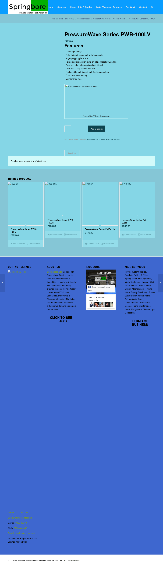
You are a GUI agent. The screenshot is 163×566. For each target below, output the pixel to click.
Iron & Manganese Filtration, (138, 309)
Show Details (34, 243)
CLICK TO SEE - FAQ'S (62, 319)
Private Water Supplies (135, 271)
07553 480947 (20, 528)
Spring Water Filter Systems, (138, 278)
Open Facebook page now (99, 289)
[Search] (152, 7)
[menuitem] (50, 7)
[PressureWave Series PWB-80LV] (2, 283)
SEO (66, 560)
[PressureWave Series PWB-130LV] (160, 283)
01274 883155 (21, 512)
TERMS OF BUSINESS (140, 323)
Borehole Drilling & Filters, (137, 275)
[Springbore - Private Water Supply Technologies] (28, 7)
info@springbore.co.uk (25, 533)
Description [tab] (72, 153)
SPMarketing (75, 560)
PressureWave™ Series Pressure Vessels (103, 139)
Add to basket (97, 128)
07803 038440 (20, 522)
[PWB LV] (32, 67)
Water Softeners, (133, 281)
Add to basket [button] (18, 243)
